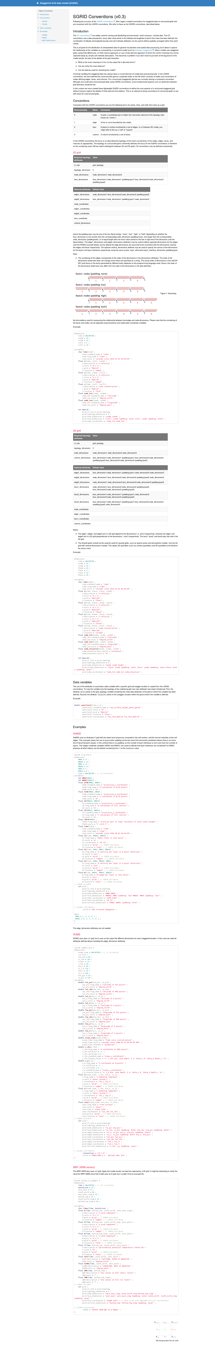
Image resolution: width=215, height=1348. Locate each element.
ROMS (44, 38)
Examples (44, 31)
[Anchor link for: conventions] (50, 18)
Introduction (44, 14)
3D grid (44, 24)
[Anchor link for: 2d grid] (48, 21)
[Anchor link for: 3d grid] (48, 24)
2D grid (44, 21)
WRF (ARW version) (49, 40)
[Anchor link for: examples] (48, 31)
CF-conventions (83, 35)
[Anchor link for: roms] (47, 37)
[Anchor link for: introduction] (50, 14)
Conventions (45, 18)
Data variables (45, 28)
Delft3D (44, 35)
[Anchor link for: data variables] (52, 28)
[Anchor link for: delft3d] (48, 35)
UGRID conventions (105, 21)
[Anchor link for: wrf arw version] (56, 40)
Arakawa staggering (143, 50)
